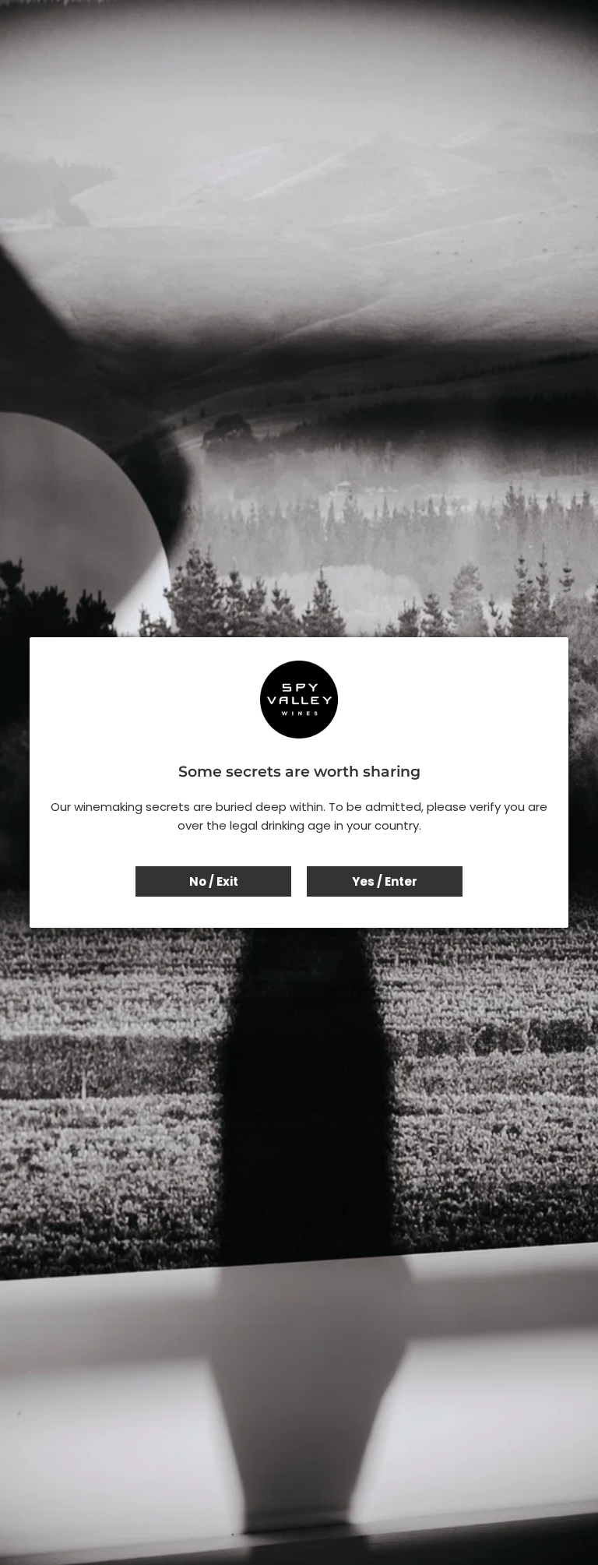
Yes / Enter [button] (384, 881)
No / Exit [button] (213, 881)
